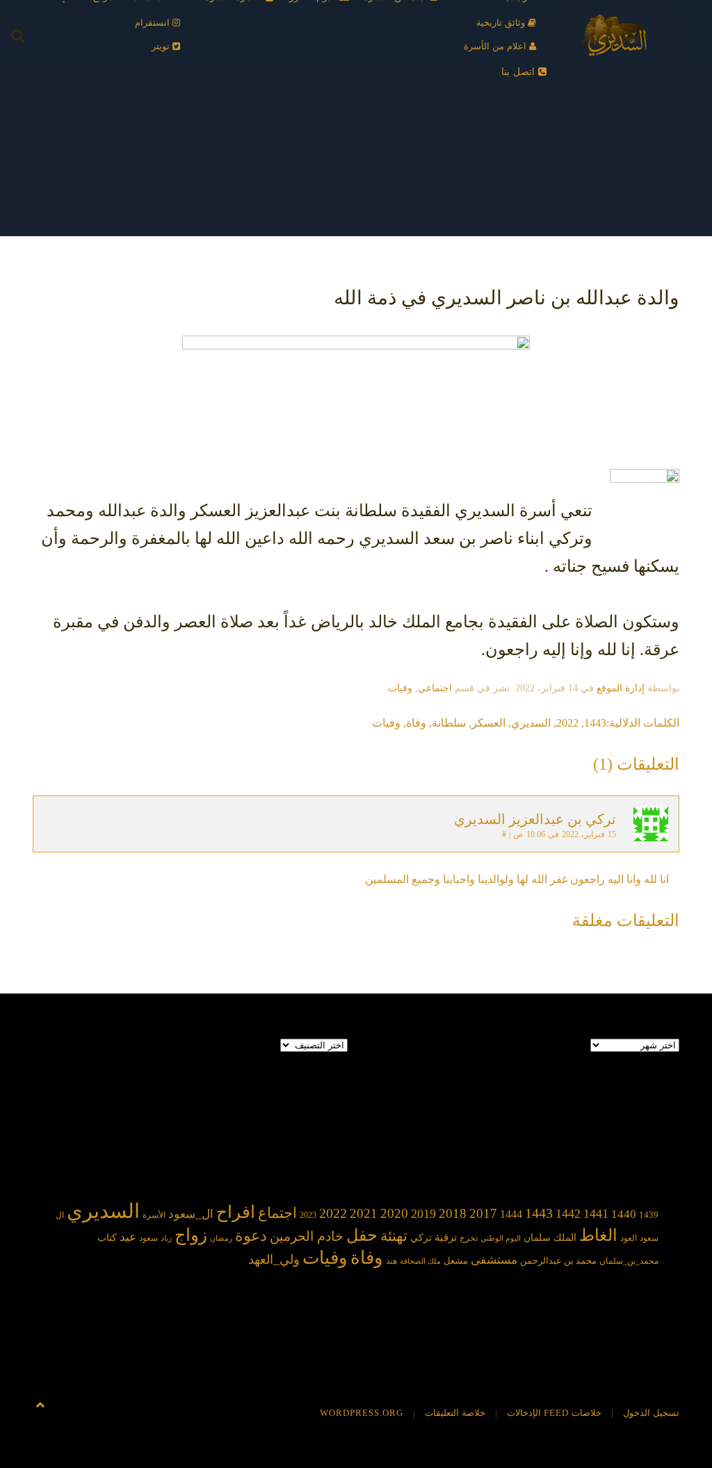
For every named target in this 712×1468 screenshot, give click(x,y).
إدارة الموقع (621, 688)
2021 (364, 1213)
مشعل (456, 1260)
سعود (148, 1238)
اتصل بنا (519, 72)
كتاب (107, 1237)
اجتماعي (435, 688)
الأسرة (154, 1215)
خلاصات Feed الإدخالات (554, 1413)
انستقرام (153, 22)
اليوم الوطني (500, 1238)
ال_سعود (190, 1214)
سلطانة (449, 723)
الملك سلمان (550, 1237)
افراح (235, 1212)
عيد (128, 1237)
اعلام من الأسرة (496, 46)
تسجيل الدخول (651, 1413)
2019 (423, 1214)
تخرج (469, 1238)
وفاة (416, 723)
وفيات (400, 688)
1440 (623, 1214)
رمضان (221, 1238)
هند (391, 1261)
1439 (648, 1215)
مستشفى (494, 1260)
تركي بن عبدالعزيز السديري (535, 819)
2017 (483, 1213)
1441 (595, 1214)
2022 (567, 723)
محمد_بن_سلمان (628, 1261)
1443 (595, 723)
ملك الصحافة (420, 1261)
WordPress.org (361, 1413)
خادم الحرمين (306, 1236)
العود (628, 1238)
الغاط (598, 1235)
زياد (166, 1238)
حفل (362, 1235)
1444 (511, 1214)
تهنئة (393, 1236)
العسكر (488, 723)
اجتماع (277, 1213)
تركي (421, 1237)
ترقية (446, 1237)
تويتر (162, 46)
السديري (531, 723)
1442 (568, 1214)
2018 (453, 1213)
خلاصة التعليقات (455, 1413)
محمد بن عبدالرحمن (558, 1260)
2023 (308, 1215)
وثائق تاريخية (502, 22)
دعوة (251, 1235)
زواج (191, 1235)
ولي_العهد (274, 1260)
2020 (394, 1213)
